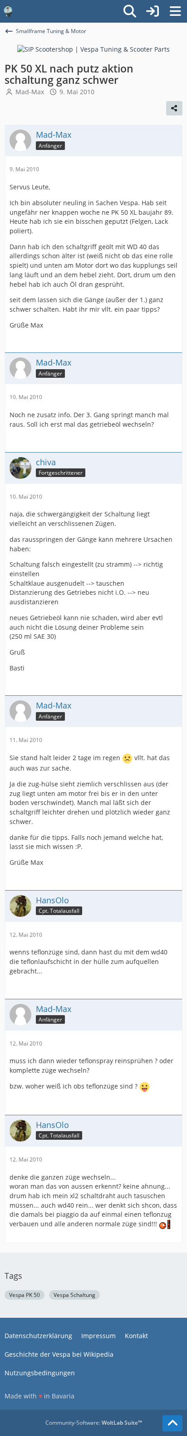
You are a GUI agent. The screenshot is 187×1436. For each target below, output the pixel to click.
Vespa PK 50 (24, 1295)
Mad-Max (29, 91)
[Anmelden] (152, 11)
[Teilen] (174, 108)
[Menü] (175, 11)
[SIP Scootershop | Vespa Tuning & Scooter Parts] (93, 48)
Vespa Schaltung (74, 1295)
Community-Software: (93, 1422)
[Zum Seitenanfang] (172, 1423)
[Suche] (130, 11)
